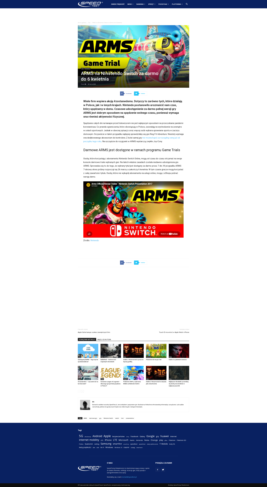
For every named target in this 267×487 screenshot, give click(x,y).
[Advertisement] (133, 15)
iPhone (108, 440)
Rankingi (140, 4)
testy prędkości (85, 447)
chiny (127, 436)
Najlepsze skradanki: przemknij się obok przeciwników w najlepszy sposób (178, 384)
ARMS (85, 418)
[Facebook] (157, 470)
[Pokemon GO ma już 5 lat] (156, 351)
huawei (164, 436)
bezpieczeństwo (118, 436)
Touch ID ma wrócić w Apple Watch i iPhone (174, 332)
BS (85, 84)
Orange (154, 440)
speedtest (133, 444)
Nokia (146, 440)
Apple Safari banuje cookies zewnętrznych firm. (94, 332)
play (161, 440)
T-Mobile (163, 444)
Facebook (134, 436)
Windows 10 (118, 447)
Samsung (106, 443)
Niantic (132, 440)
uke (94, 447)
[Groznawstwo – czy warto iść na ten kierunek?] (88, 373)
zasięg (133, 447)
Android (149, 357)
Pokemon (172, 440)
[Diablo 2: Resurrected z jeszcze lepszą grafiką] (133, 351)
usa (98, 447)
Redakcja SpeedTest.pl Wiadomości (178, 485)
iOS (102, 440)
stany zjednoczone (152, 444)
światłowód (139, 447)
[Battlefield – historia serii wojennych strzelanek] (111, 351)
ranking (96, 444)
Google (150, 436)
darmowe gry (93, 418)
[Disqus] (133, 297)
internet (173, 436)
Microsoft (123, 440)
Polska (81, 444)
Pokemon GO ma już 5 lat (153, 359)
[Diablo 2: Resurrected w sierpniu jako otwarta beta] (156, 373)
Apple (125, 379)
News (129, 4)
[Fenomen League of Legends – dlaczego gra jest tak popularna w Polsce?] (111, 373)
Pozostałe (162, 4)
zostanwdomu (130, 418)
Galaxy (142, 436)
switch (117, 418)
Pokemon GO (181, 440)
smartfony (126, 444)
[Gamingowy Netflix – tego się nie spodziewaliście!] (88, 351)
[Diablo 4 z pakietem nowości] (179, 351)
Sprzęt (151, 4)
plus (166, 440)
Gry (89, 23)
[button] (186, 4)
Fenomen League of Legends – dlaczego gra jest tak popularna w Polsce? (110, 384)
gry (100, 418)
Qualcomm (89, 444)
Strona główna (82, 23)
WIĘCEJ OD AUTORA (104, 339)
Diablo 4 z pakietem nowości (178, 359)
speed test (142, 444)
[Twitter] (163, 470)
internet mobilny (89, 440)
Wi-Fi (102, 447)
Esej (79, 357)
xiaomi (126, 447)
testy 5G (172, 444)
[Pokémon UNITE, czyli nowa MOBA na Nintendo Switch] (133, 373)
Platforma (176, 4)
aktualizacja (88, 436)
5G (81, 436)
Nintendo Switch (108, 418)
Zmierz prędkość (118, 4)
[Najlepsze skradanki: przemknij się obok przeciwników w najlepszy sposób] (179, 373)
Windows (109, 447)
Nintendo (87, 68)
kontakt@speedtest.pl (129, 477)
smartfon (117, 444)
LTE (115, 440)
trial (122, 418)
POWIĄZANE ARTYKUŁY (87, 339)
